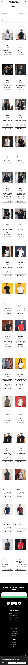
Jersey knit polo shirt (7, 417)
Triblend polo (20, 490)
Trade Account (14, 633)
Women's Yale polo (7, 267)
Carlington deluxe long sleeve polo (7, 194)
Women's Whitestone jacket (20, 121)
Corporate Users (14, 619)
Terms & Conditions (14, 617)
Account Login (14, 635)
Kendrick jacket (7, 85)
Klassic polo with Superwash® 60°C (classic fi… (20, 343)
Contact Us (14, 631)
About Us (14, 642)
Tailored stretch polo (20, 525)
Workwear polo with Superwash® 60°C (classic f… (7, 381)
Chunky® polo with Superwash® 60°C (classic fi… (7, 343)
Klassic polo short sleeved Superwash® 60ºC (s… (20, 305)
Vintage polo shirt (7, 490)
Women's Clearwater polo (7, 157)
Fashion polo (21, 50)
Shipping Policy (14, 615)
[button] (14, 13)
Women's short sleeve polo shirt (7, 454)
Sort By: (3, 20)
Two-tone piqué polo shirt (21, 417)
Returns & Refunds (14, 613)
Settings (4, 663)
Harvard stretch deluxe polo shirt (20, 194)
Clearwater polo (21, 157)
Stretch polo (7, 525)
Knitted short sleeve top (7, 560)
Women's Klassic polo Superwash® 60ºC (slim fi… (20, 381)
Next (24, 575)
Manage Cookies (14, 624)
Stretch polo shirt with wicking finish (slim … (20, 561)
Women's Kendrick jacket (7, 121)
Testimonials (14, 644)
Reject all (11, 663)
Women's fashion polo (7, 50)
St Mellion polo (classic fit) (20, 268)
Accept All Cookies (20, 663)
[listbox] (10, 21)
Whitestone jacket (20, 85)
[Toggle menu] (2, 2)
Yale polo (20, 229)
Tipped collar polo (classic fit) (7, 304)
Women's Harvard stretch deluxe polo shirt (7, 231)
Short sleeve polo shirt (20, 454)
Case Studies (14, 622)
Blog (14, 646)
